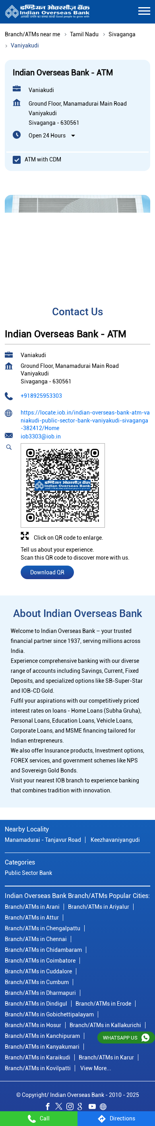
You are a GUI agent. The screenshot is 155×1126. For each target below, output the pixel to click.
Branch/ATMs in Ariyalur (98, 906)
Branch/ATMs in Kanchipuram (42, 1035)
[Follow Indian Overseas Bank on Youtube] (94, 1107)
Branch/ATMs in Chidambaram (43, 949)
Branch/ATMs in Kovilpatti (38, 1068)
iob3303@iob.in (41, 436)
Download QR (47, 572)
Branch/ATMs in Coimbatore (40, 960)
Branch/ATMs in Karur (106, 1057)
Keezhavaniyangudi (115, 840)
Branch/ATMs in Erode (103, 1003)
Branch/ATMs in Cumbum (37, 982)
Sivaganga (122, 34)
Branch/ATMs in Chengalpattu (42, 928)
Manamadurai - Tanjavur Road (43, 840)
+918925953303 (41, 396)
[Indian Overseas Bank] (47, 12)
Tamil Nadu (84, 34)
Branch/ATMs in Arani (32, 906)
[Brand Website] (105, 1107)
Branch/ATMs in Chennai (36, 938)
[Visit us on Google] (83, 1107)
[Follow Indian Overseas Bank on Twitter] (60, 1107)
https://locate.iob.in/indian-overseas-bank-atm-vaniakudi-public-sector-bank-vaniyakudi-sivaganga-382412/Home (85, 420)
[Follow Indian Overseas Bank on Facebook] (49, 1107)
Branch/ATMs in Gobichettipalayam (49, 1014)
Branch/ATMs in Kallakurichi (105, 1025)
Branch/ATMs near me (32, 34)
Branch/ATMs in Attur (32, 917)
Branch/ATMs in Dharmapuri (40, 992)
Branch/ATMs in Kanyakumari (42, 1046)
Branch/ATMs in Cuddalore (38, 971)
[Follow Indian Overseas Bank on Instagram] (72, 1107)
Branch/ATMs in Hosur (33, 1025)
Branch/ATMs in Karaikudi (37, 1057)
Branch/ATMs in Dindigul (36, 1003)
